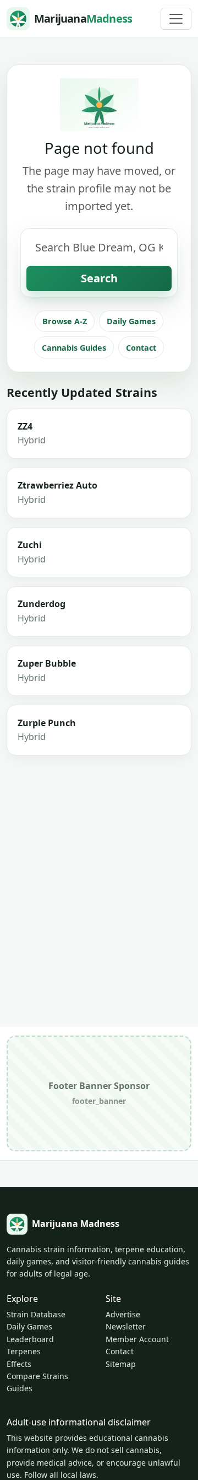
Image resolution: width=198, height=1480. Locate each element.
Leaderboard (30, 1339)
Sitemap (121, 1364)
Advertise (123, 1314)
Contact (141, 347)
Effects (19, 1364)
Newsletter (126, 1326)
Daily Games (131, 321)
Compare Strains (37, 1376)
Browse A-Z (64, 321)
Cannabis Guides (74, 347)
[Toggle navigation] (176, 19)
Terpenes (24, 1351)
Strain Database (36, 1314)
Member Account (137, 1339)
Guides (19, 1388)
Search (99, 278)
